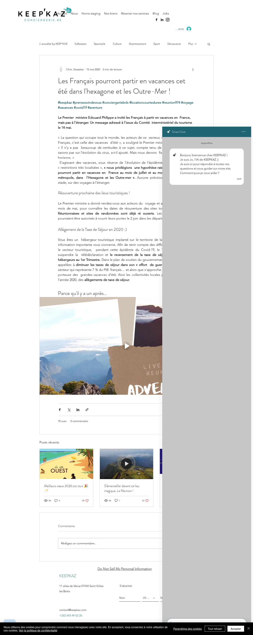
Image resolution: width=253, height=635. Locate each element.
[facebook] (156, 20)
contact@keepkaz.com (72, 610)
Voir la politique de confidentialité (38, 630)
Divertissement (137, 43)
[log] (206, 376)
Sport (157, 43)
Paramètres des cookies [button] (187, 629)
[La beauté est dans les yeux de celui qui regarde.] (66, 464)
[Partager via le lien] (87, 409)
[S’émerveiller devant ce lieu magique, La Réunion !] (126, 464)
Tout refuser (215, 629)
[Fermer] (248, 628)
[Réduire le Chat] (244, 132)
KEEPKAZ (67, 576)
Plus (190, 43)
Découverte (174, 43)
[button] (209, 43)
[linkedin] (162, 20)
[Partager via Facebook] (59, 409)
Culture (117, 43)
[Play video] (126, 346)
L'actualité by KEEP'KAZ (53, 43)
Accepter (236, 629)
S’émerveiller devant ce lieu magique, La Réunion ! (121, 488)
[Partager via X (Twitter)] (69, 409)
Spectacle (99, 43)
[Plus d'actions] (193, 69)
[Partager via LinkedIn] (78, 409)
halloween (80, 43)
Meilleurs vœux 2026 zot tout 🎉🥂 (66, 488)
